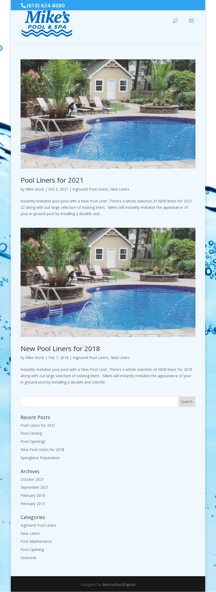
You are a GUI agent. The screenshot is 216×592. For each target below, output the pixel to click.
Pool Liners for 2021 (52, 180)
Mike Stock (35, 189)
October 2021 (32, 479)
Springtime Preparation (40, 457)
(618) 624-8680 (46, 5)
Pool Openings (33, 441)
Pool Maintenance (36, 541)
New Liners (119, 189)
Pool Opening (32, 549)
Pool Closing (31, 433)
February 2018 (33, 495)
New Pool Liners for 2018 (60, 348)
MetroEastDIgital (119, 584)
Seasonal (28, 557)
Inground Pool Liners (90, 189)
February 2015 (33, 503)
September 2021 (35, 487)
